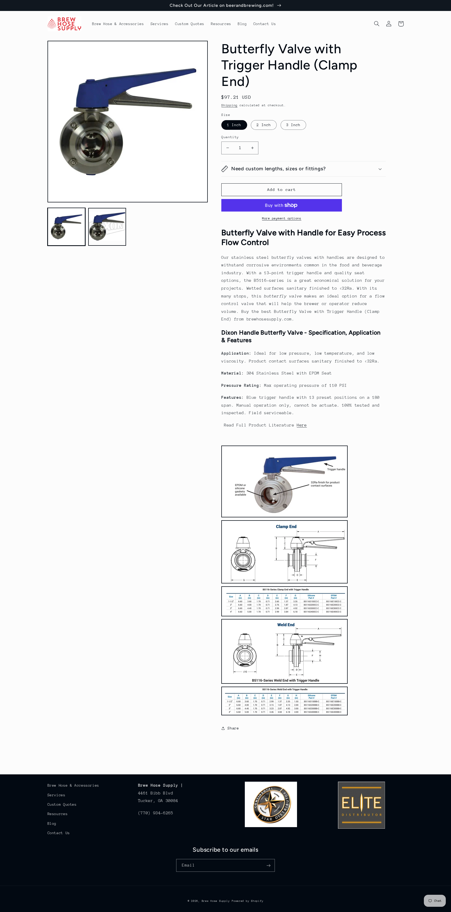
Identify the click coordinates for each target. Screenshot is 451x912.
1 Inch (234, 125)
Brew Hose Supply (216, 901)
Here (302, 425)
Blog (52, 823)
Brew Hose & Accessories (73, 785)
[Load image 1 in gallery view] (67, 227)
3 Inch (293, 125)
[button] (377, 24)
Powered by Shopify (247, 901)
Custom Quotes (62, 804)
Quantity (230, 137)
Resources (58, 814)
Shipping (229, 105)
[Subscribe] (269, 865)
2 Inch (264, 125)
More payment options (281, 218)
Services (57, 795)
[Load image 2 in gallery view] (107, 227)
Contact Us (59, 833)
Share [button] (233, 728)
